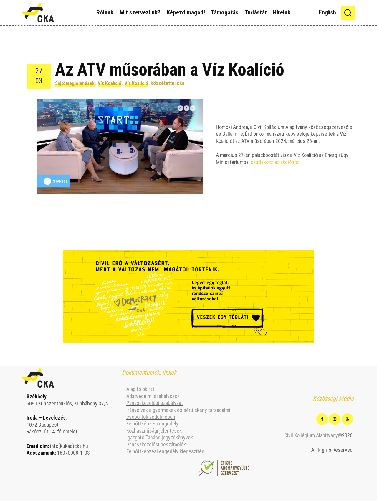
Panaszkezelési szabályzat (154, 403)
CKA (181, 83)
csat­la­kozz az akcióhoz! (276, 162)
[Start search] (348, 13)
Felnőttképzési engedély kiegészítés (165, 451)
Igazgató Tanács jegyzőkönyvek (159, 437)
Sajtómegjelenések (75, 83)
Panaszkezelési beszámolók (156, 444)
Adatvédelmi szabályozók (153, 396)
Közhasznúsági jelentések (154, 431)
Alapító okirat (140, 389)
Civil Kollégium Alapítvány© (313, 435)
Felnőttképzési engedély (152, 423)
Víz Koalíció (109, 83)
